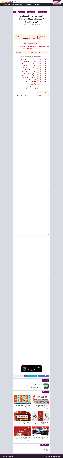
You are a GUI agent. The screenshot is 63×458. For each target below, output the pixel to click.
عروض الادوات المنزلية (17, 4)
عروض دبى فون (31, 12)
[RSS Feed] (3, 2)
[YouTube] (9, 2)
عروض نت (37, 4)
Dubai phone (40, 92)
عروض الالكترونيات (42, 12)
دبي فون (46, 92)
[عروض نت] (57, 2)
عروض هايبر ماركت (28, 4)
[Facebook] (11, 2)
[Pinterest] (6, 2)
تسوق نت (47, 46)
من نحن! (45, 449)
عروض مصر (22, 12)
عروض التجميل (7, 4)
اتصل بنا (45, 450)
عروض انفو (37, 24)
